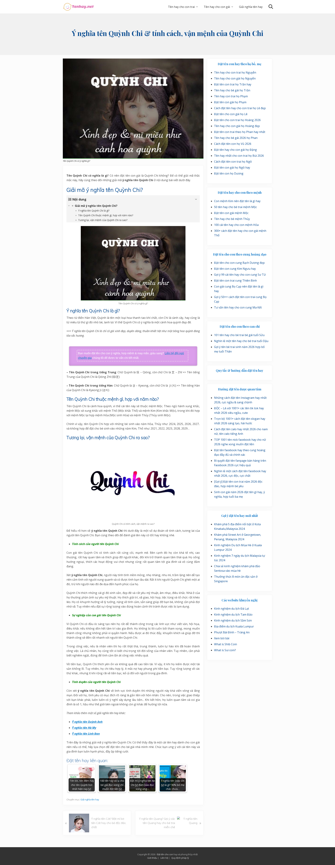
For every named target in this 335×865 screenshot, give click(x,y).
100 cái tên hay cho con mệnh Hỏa (236, 225)
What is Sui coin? (225, 650)
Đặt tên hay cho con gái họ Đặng (235, 150)
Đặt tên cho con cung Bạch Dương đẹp (239, 263)
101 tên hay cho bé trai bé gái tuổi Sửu (239, 335)
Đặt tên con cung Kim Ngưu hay (235, 269)
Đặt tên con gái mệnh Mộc (231, 213)
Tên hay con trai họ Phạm (231, 96)
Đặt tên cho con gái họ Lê (230, 114)
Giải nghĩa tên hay (89, 799)
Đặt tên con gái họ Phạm (230, 102)
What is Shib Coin (225, 644)
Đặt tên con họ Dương (228, 173)
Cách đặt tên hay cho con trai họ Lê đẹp (240, 108)
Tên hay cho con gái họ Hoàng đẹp (237, 126)
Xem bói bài (221, 638)
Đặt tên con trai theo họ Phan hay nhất (239, 132)
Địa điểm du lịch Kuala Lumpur (234, 626)
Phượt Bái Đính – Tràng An (232, 632)
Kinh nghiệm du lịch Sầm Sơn (233, 620)
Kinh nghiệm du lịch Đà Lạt (231, 608)
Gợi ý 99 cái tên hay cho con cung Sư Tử (240, 275)
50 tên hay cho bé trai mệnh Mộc (235, 207)
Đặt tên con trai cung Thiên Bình (235, 280)
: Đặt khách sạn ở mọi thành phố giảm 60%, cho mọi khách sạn (178, 833)
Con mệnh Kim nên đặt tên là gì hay (237, 201)
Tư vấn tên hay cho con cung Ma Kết (238, 307)
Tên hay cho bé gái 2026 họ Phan (236, 138)
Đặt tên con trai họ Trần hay (232, 84)
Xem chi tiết (252, 834)
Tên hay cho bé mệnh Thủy (232, 219)
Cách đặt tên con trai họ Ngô (233, 161)
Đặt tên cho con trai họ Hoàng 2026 (237, 120)
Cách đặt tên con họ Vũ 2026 (232, 144)
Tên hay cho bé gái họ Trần (232, 90)
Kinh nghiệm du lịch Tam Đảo (233, 614)
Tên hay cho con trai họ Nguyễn (235, 72)
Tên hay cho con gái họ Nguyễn (235, 78)
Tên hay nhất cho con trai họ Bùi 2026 (239, 156)
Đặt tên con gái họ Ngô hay (232, 167)
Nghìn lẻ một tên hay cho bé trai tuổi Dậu (241, 341)
